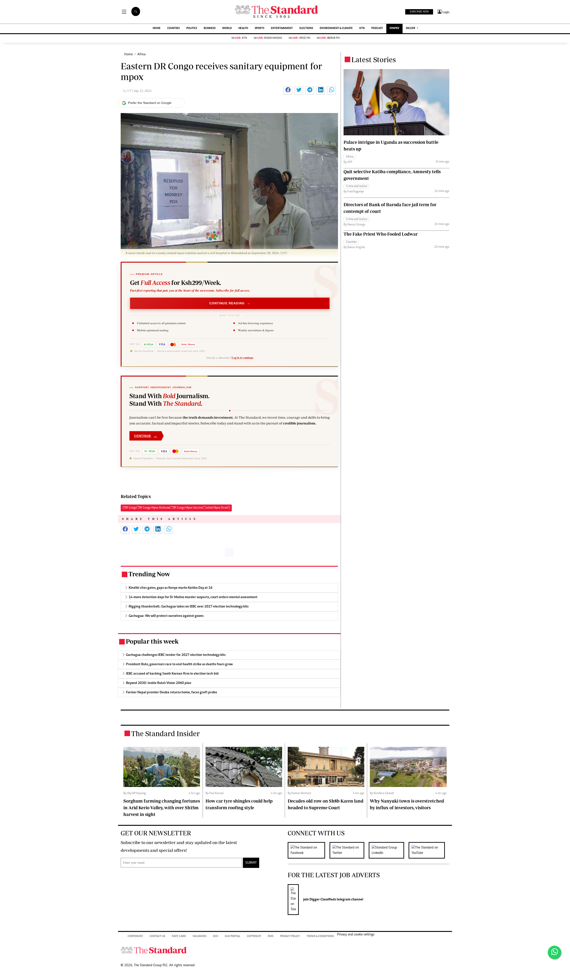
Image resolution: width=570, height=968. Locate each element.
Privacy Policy (290, 936)
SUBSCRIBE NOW (419, 11)
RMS (270, 936)
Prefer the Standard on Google (149, 103)
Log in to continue (242, 358)
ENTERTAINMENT (282, 28)
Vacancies (199, 936)
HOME (157, 28)
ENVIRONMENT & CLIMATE (336, 28)
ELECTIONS (306, 28)
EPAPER (394, 28)
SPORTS (259, 28)
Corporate (135, 936)
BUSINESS (210, 28)
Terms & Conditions (320, 936)
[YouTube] (429, 850)
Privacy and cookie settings (356, 934)
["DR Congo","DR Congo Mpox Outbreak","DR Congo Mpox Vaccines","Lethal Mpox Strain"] (176, 507)
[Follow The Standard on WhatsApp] (554, 952)
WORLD (227, 28)
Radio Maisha (269, 38)
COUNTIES (173, 28)
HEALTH (243, 28)
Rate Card (179, 936)
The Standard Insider (165, 733)
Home (128, 54)
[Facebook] (309, 850)
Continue (145, 436)
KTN (362, 28)
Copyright (254, 936)
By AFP (127, 91)
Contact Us (157, 936)
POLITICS (191, 28)
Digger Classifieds (322, 899)
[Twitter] (349, 850)
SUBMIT (251, 863)
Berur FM (330, 38)
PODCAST (377, 28)
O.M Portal (232, 936)
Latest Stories (373, 60)
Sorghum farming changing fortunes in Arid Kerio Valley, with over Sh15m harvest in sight (161, 807)
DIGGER (411, 28)
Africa (141, 54)
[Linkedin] (389, 850)
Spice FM (301, 38)
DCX (215, 936)
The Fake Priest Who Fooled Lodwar (381, 234)
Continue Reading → (229, 303)
